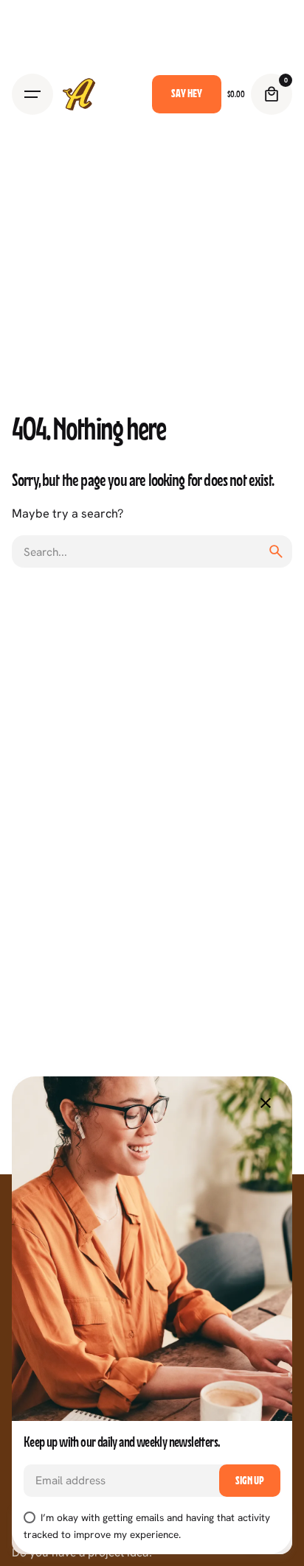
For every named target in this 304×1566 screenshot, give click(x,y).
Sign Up (249, 1480)
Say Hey (186, 93)
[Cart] (271, 94)
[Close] (265, 1103)
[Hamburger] (32, 94)
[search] (276, 551)
